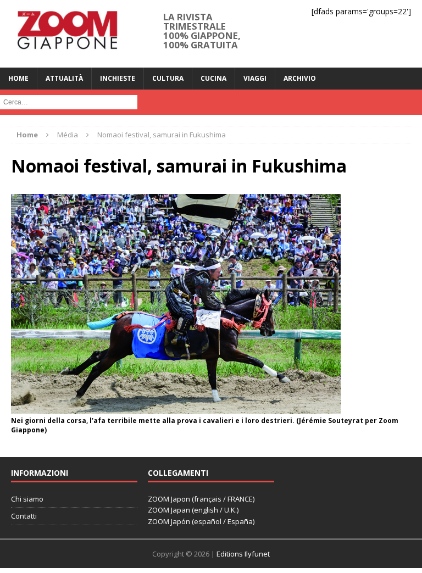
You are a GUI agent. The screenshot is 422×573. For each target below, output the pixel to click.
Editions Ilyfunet (243, 554)
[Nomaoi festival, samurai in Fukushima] (176, 407)
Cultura (168, 78)
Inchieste (117, 78)
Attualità (64, 78)
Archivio (300, 78)
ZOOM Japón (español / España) (201, 521)
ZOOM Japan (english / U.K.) (193, 510)
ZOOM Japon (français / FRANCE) (201, 499)
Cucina (213, 78)
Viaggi (254, 78)
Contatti (24, 516)
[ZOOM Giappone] (67, 34)
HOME (18, 78)
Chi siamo (27, 499)
